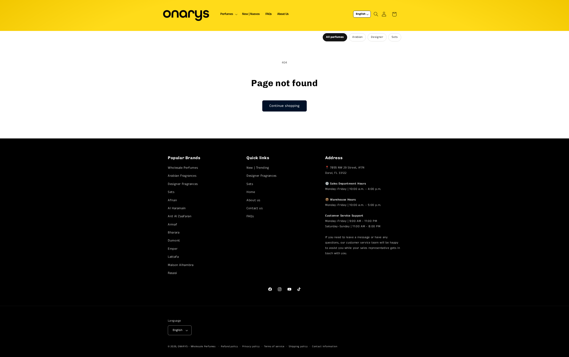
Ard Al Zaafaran (179, 216)
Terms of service (274, 346)
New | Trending (257, 168)
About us (253, 200)
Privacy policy (251, 346)
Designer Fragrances (183, 184)
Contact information (324, 346)
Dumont (174, 241)
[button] (228, 14)
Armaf (172, 224)
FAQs (250, 216)
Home (250, 192)
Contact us (254, 208)
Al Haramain (177, 208)
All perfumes (335, 37)
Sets (395, 37)
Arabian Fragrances (182, 176)
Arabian (357, 37)
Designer (377, 37)
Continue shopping (284, 105)
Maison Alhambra (180, 265)
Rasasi (172, 273)
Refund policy (229, 346)
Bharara (173, 233)
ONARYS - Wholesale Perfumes (197, 346)
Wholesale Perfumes (183, 168)
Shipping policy (298, 346)
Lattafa (173, 257)
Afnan (172, 200)
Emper (172, 249)
